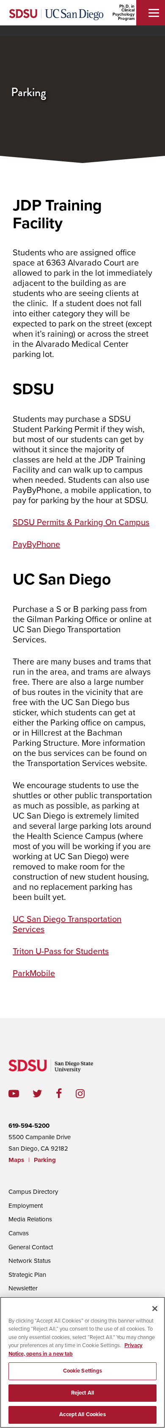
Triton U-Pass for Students (61, 951)
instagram (87, 1093)
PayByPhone (36, 545)
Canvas (18, 1233)
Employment (25, 1205)
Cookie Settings (82, 1370)
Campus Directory (33, 1192)
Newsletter (23, 1288)
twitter (44, 1093)
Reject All (82, 1392)
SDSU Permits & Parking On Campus (81, 523)
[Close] (155, 1308)
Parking (45, 1160)
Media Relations (30, 1219)
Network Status (29, 1261)
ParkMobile (34, 974)
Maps (16, 1160)
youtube (13, 1093)
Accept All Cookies (82, 1414)
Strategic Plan (27, 1275)
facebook (66, 1093)
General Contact (30, 1247)
